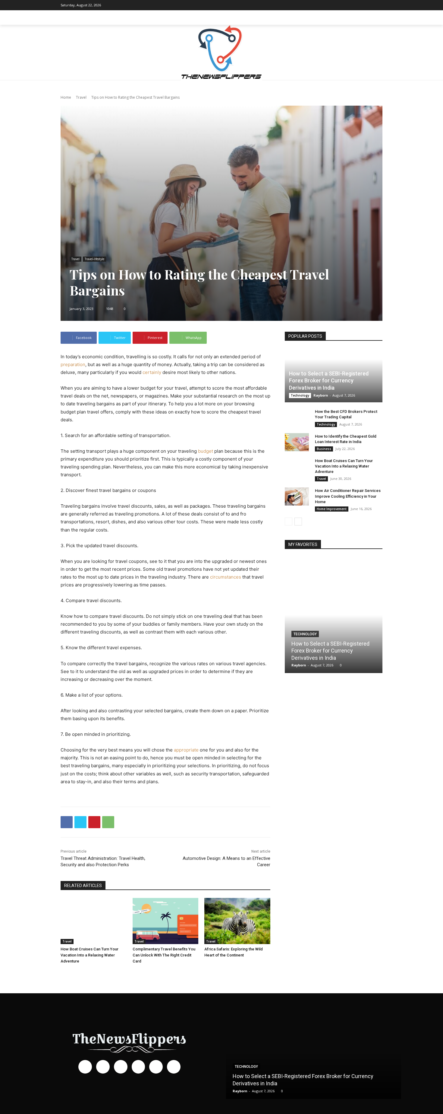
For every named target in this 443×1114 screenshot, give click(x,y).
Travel (81, 97)
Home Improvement (332, 509)
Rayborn (320, 395)
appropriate (186, 750)
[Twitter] (377, 5)
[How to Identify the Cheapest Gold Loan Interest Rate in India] (297, 442)
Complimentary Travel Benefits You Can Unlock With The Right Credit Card (164, 955)
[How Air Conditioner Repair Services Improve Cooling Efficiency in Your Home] (297, 496)
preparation (73, 364)
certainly (152, 372)
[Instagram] (341, 5)
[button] (375, 17)
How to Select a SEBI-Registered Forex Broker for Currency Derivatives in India (329, 380)
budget (205, 451)
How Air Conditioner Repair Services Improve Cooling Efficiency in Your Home (348, 496)
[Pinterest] (359, 5)
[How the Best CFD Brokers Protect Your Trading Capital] (297, 417)
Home (66, 97)
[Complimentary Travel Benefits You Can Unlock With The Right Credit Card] (166, 921)
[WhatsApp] (108, 822)
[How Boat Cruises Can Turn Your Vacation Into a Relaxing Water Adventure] (94, 921)
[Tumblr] (368, 5)
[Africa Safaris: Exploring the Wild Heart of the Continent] (237, 921)
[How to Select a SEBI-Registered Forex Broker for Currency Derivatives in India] (333, 615)
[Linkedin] (350, 5)
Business (324, 449)
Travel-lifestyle (94, 259)
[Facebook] (332, 5)
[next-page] (298, 521)
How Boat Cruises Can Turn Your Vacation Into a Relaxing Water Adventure (89, 955)
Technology (300, 395)
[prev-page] (288, 521)
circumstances (225, 577)
